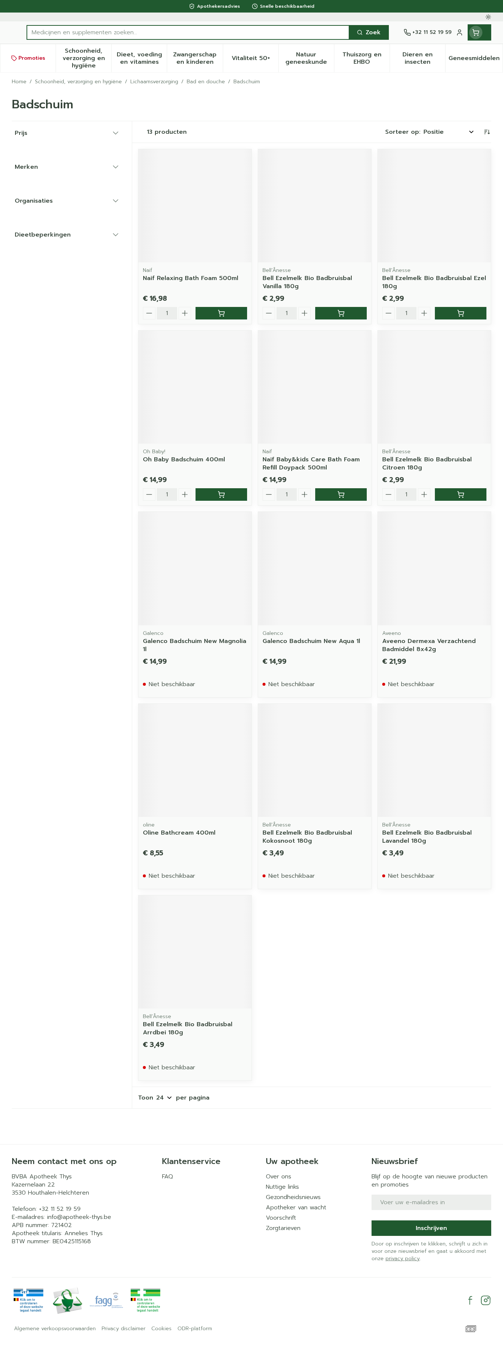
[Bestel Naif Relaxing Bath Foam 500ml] (221, 313)
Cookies (161, 1328)
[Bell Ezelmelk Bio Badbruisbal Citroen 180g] (434, 387)
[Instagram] (485, 1300)
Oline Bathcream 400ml (179, 832)
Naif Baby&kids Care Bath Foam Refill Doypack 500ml (311, 463)
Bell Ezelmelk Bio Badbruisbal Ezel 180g (434, 282)
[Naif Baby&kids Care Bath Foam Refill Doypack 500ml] (314, 387)
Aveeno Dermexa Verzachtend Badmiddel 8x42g (429, 645)
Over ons (278, 1176)
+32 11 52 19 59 (60, 1209)
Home (19, 81)
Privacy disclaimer (123, 1328)
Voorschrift (281, 1218)
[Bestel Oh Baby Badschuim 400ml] (221, 494)
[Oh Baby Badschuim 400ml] (195, 387)
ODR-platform (194, 1328)
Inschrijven (431, 1228)
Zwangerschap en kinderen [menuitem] (197, 58)
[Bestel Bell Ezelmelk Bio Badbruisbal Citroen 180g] (460, 494)
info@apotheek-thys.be (79, 1217)
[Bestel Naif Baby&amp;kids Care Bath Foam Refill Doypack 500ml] (341, 494)
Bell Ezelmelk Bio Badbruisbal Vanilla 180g (307, 282)
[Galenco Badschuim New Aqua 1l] (314, 568)
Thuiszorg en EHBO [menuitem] (366, 58)
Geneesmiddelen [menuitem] (476, 60)
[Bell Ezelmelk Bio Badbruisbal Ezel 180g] (434, 205)
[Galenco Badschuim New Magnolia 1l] (195, 568)
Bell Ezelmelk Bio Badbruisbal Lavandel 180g (427, 836)
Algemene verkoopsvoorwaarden (55, 1328)
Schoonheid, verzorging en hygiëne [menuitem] (87, 58)
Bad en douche (206, 81)
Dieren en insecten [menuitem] (423, 58)
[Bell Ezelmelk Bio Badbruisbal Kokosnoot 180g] (314, 760)
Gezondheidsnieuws (293, 1197)
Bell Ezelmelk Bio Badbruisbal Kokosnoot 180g (307, 836)
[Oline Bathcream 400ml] (195, 760)
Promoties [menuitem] (31, 58)
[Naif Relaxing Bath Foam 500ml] (195, 205)
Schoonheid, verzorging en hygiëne (78, 81)
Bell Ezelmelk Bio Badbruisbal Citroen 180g (427, 463)
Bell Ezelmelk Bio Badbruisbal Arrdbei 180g (187, 1028)
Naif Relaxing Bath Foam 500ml (190, 278)
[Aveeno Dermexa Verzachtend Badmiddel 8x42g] (434, 568)
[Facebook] (470, 1300)
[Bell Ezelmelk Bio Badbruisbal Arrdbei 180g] (195, 952)
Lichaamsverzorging (154, 81)
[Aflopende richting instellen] (486, 132)
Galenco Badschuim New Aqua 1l (311, 641)
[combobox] (188, 32)
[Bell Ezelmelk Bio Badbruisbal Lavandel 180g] (434, 760)
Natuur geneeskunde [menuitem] (309, 58)
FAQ (167, 1176)
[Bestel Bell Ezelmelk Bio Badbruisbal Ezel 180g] (460, 313)
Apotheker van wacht (296, 1207)
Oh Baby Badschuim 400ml (184, 459)
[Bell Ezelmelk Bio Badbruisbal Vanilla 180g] (314, 205)
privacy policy (403, 1258)
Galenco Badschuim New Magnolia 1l (194, 645)
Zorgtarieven (283, 1228)
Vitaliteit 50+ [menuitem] (255, 60)
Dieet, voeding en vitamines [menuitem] (142, 58)
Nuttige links (282, 1187)
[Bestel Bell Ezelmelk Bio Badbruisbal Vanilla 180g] (341, 313)
